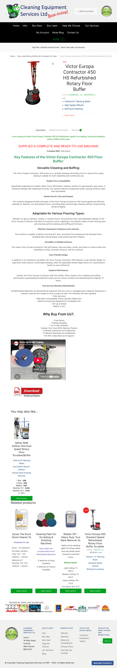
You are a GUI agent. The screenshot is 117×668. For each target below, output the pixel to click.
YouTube (83, 635)
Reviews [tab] (75, 130)
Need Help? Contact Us (103, 663)
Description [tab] (41, 130)
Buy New (46, 636)
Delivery (64, 633)
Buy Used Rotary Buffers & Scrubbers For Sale (37, 56)
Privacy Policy (67, 646)
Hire (44, 633)
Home (12, 56)
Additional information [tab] (58, 130)
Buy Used (46, 640)
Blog (44, 654)
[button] (53, 64)
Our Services (47, 650)
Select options (21, 498)
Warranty (65, 636)
